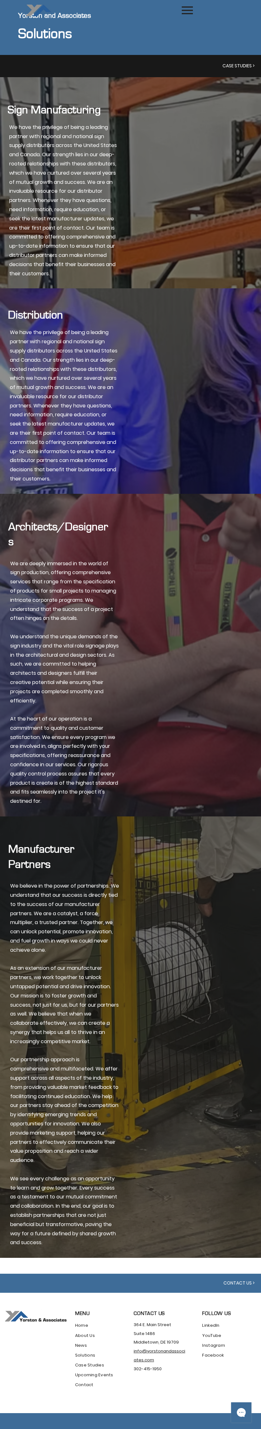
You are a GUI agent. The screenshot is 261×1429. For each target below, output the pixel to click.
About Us (85, 1335)
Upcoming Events (94, 1375)
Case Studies (89, 1365)
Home (81, 1325)
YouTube (211, 1335)
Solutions (85, 1355)
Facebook (213, 1355)
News (81, 1345)
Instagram (213, 1345)
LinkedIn (210, 1325)
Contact (85, 1385)
